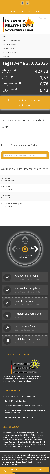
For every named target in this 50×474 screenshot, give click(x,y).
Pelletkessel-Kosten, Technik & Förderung (20, 417)
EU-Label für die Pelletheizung (16, 401)
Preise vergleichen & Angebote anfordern (25, 102)
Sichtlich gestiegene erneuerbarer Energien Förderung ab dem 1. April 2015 (25, 411)
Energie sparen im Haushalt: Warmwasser (20, 396)
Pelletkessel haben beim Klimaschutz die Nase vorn (24, 406)
